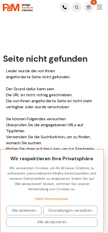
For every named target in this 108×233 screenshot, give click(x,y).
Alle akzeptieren (52, 221)
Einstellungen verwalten (70, 210)
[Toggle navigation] (99, 7)
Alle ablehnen (24, 210)
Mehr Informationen (51, 198)
